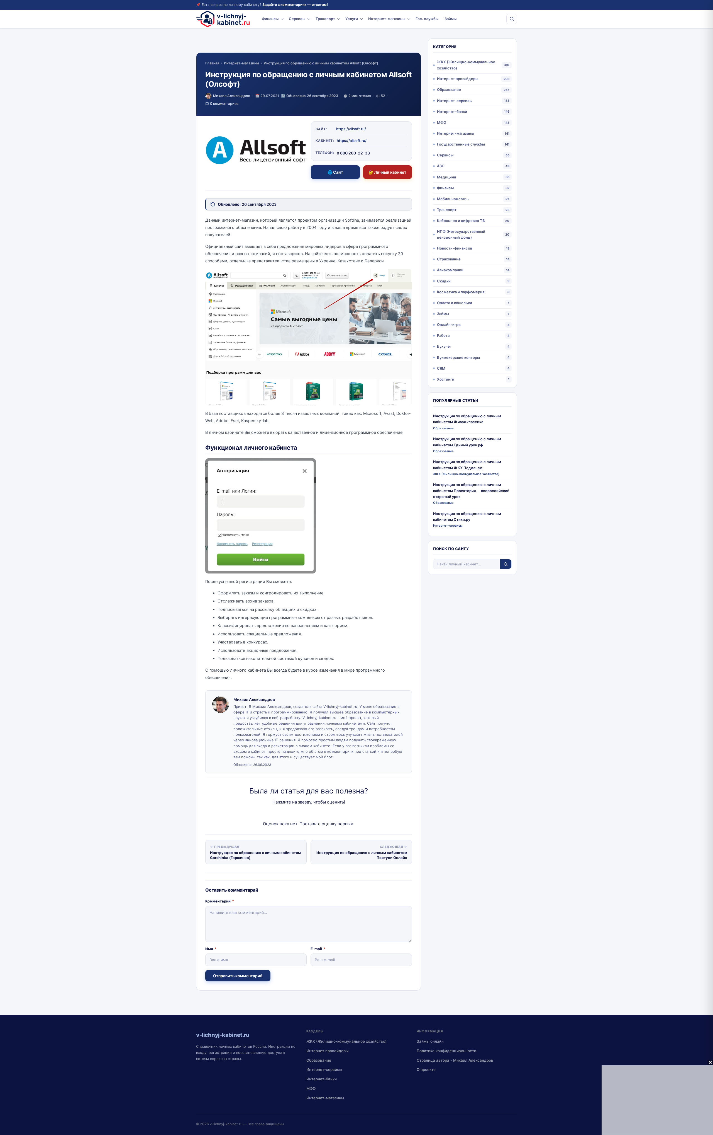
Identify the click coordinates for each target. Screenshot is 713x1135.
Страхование (449, 259)
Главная (212, 63)
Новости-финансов (454, 248)
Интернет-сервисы (454, 100)
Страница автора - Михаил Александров (455, 1060)
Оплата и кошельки (454, 303)
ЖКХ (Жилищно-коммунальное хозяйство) (466, 65)
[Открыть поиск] (511, 19)
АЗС (441, 166)
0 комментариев (224, 103)
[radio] (289, 813)
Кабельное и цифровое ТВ (461, 220)
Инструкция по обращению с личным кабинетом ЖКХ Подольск (467, 464)
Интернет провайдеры (457, 78)
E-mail (318, 949)
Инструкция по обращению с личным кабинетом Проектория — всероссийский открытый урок (471, 490)
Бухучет (444, 346)
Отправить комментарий (238, 975)
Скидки (444, 281)
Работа (443, 335)
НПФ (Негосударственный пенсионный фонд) (461, 234)
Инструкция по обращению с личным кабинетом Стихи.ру (467, 516)
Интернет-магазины (386, 18)
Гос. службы (427, 18)
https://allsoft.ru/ (351, 129)
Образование (449, 89)
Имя (210, 949)
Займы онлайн (430, 1041)
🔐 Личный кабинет (387, 172)
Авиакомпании (450, 270)
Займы (450, 18)
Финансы (270, 18)
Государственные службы (461, 144)
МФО (441, 122)
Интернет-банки (452, 111)
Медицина (446, 177)
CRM (441, 368)
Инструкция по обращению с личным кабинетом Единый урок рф (467, 442)
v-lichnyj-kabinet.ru (226, 1124)
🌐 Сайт (335, 172)
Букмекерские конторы (458, 357)
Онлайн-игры (449, 324)
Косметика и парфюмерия (460, 292)
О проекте (426, 1069)
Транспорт (325, 18)
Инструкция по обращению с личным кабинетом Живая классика (467, 419)
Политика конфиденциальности (446, 1051)
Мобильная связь (453, 199)
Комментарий (219, 901)
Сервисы (297, 18)
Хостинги (445, 379)
